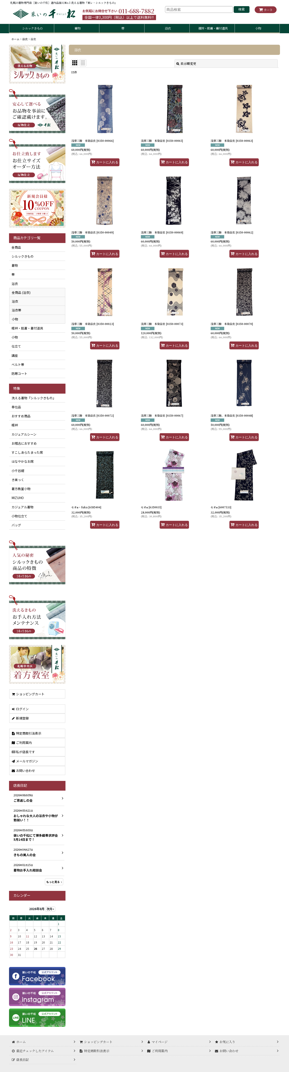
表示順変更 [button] (188, 63)
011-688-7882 (136, 11)
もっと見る (53, 882)
